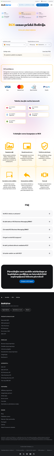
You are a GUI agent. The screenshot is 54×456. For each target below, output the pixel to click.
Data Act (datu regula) (31, 450)
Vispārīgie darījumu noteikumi (7, 450)
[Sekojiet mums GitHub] (34, 454)
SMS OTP (3, 334)
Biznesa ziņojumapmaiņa (7, 343)
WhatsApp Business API (7, 378)
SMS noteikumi (41, 450)
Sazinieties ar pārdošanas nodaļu (10, 404)
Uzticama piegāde (6, 349)
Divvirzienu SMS (5, 331)
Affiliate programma (6, 390)
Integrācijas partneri (6, 393)
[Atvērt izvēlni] (51, 5)
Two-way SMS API (6, 380)
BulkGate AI (4, 357)
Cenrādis (3, 401)
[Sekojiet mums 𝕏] (23, 454)
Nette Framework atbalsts (8, 427)
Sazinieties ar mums (17, 309)
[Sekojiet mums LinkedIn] (20, 454)
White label (4, 396)
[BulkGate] (6, 5)
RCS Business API (5, 372)
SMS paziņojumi (5, 323)
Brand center (4, 398)
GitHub (3, 424)
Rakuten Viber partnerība (8, 419)
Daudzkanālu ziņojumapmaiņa (9, 352)
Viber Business (5, 325)
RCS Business (4, 328)
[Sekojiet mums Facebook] (27, 454)
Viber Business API (6, 375)
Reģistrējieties (5, 309)
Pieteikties (51, 1)
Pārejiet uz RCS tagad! (27, 281)
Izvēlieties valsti (6, 41)
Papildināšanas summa (33, 41)
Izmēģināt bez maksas (42, 5)
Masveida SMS (5, 320)
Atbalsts (37, 1)
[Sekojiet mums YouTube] (30, 454)
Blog (2, 413)
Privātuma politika (20, 450)
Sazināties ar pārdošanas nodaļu (26, 5)
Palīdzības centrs (5, 416)
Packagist (3, 422)
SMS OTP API (4, 370)
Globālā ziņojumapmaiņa (7, 346)
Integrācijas (4, 354)
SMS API (3, 367)
